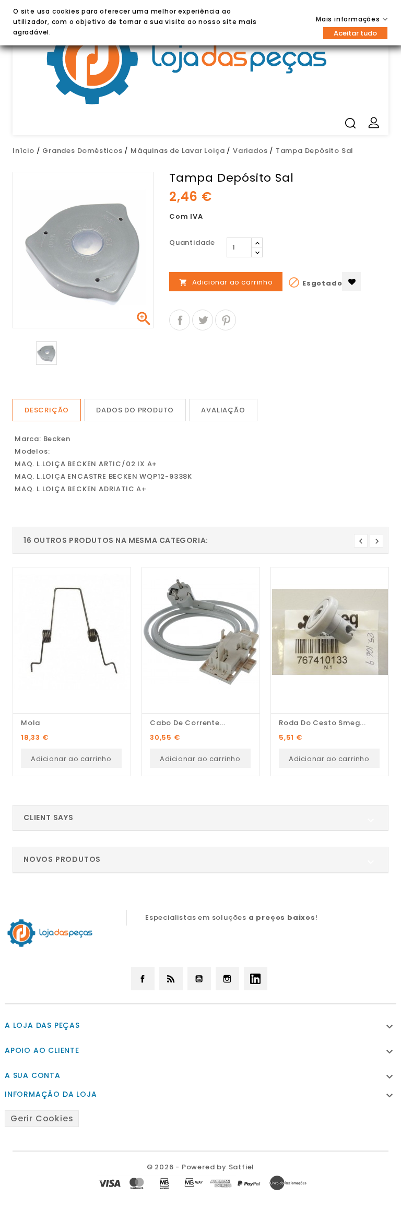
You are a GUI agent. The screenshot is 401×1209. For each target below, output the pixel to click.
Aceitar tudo (355, 33)
